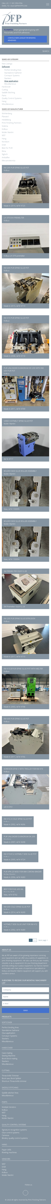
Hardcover (6, 86)
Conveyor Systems (12, 75)
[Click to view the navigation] (47, 4)
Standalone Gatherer (13, 72)
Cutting (5, 89)
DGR (4, 145)
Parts (4, 95)
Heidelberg (6, 119)
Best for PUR (7, 148)
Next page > (43, 940)
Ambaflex (6, 157)
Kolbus (5, 129)
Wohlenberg (7, 113)
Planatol (5, 116)
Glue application (11, 81)
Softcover (6, 66)
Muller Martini (7, 132)
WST (3, 135)
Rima (4, 151)
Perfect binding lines (12, 70)
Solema (5, 126)
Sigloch (5, 154)
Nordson (5, 141)
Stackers (7, 78)
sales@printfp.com (18, 6)
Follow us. (28, 1185)
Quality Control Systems (12, 98)
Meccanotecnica (8, 160)
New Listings (7, 63)
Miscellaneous (10, 84)
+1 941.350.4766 (15, 3)
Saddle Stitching (8, 92)
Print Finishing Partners (11, 123)
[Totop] (25, 1192)
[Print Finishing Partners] (14, 18)
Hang (4, 101)
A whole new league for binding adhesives (22, 39)
